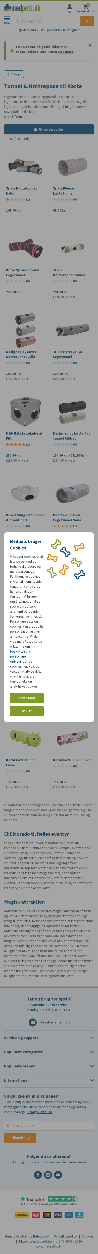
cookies (16, 666)
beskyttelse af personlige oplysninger (20, 656)
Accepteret (26, 698)
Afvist (27, 711)
